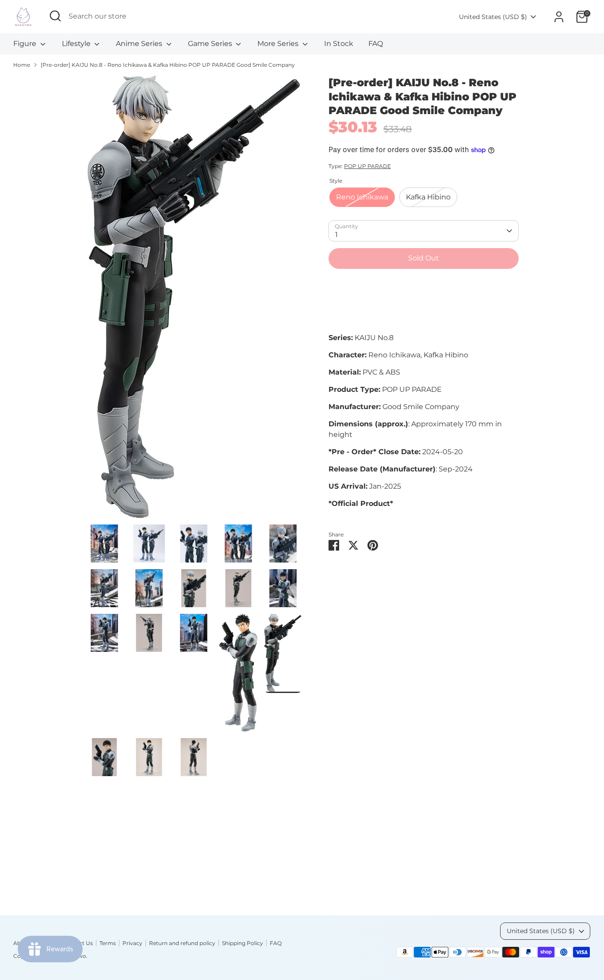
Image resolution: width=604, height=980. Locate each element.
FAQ (375, 43)
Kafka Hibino (428, 197)
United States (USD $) (493, 17)
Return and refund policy (182, 943)
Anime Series (140, 43)
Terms (107, 943)
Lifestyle (77, 43)
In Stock (338, 43)
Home (21, 64)
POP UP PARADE (367, 166)
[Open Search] (55, 16)
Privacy (132, 943)
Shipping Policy (242, 943)
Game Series (211, 43)
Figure (25, 43)
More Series (278, 43)
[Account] (559, 17)
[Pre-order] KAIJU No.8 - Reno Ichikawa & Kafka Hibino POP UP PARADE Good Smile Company (168, 64)
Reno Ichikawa (362, 197)
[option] (193, 300)
